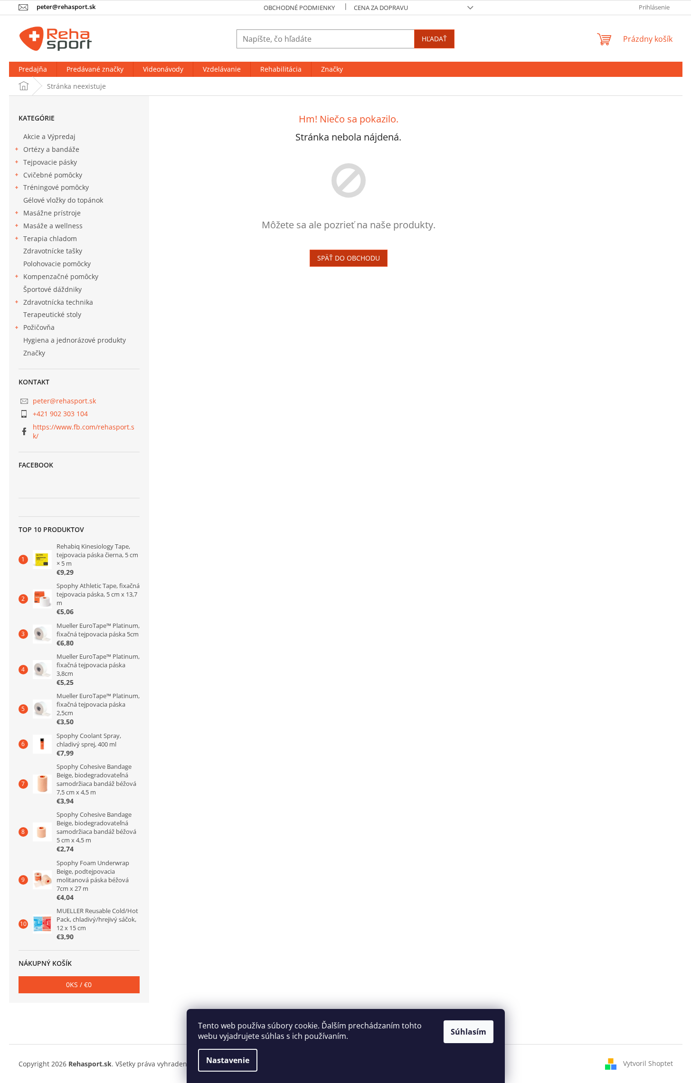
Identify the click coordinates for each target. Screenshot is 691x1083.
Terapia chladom (50, 238)
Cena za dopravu (381, 7)
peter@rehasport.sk (64, 400)
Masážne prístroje (52, 212)
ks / (79, 984)
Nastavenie (227, 1060)
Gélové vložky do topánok (63, 200)
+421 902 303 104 (60, 413)
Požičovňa (39, 327)
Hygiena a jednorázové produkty (74, 340)
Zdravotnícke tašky (52, 250)
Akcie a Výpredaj (49, 136)
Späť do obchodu (348, 257)
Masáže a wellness (53, 225)
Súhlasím (468, 1032)
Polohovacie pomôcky (57, 263)
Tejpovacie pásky (50, 162)
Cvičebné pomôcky (52, 174)
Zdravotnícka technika (58, 302)
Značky (34, 352)
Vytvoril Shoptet (648, 1062)
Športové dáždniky (52, 289)
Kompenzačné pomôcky (60, 276)
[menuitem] (33, 69)
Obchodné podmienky (299, 7)
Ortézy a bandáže (51, 149)
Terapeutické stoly (52, 314)
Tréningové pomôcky (56, 187)
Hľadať (434, 38)
